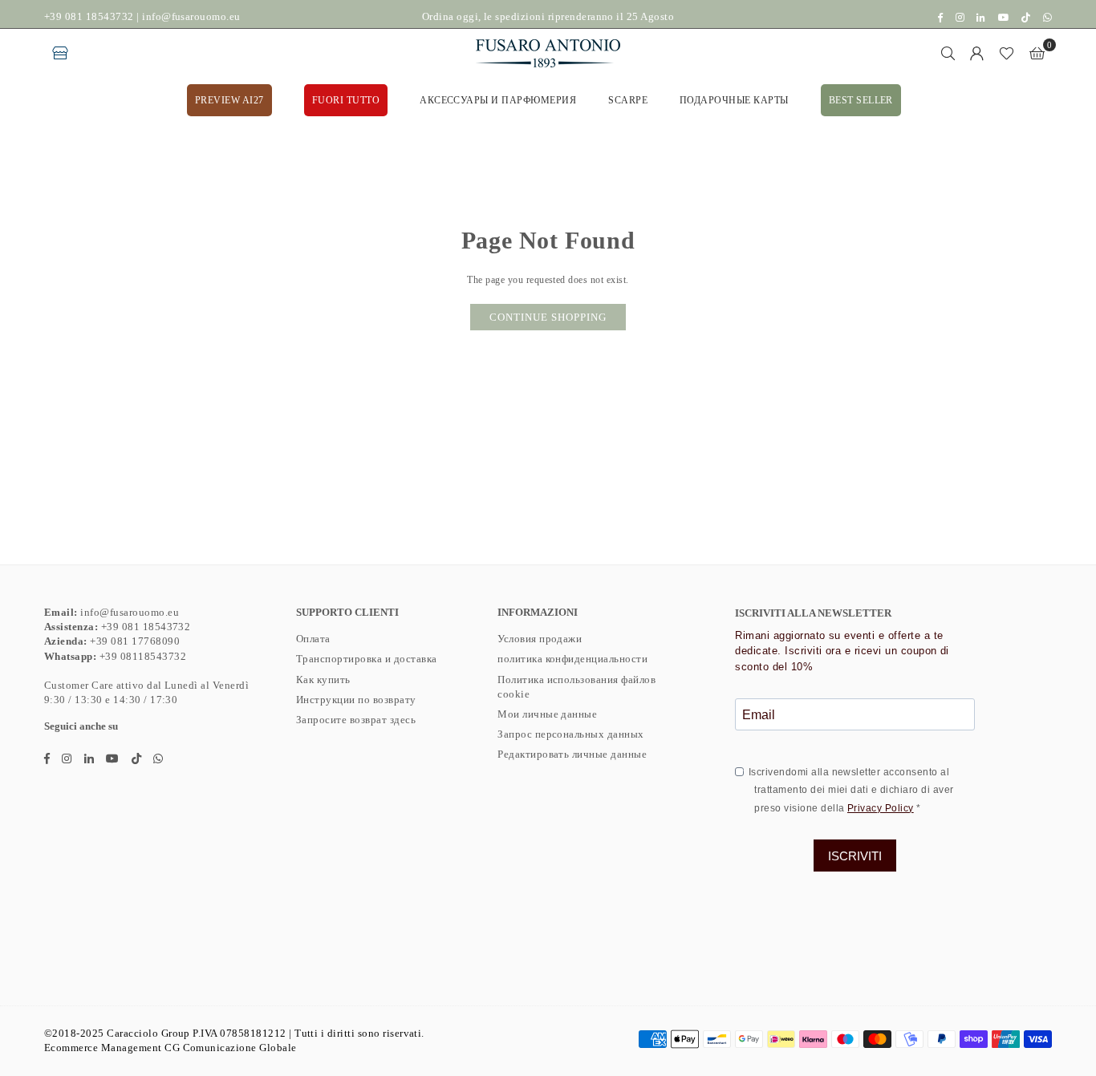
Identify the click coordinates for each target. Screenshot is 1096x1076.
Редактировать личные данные (572, 754)
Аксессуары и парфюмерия (498, 100)
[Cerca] (948, 52)
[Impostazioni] (977, 52)
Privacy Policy (880, 808)
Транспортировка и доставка (366, 659)
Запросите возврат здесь (356, 720)
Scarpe (627, 100)
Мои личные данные (547, 714)
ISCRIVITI (855, 856)
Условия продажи (539, 639)
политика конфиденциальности (572, 659)
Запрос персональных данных (570, 734)
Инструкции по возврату (356, 700)
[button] (1037, 52)
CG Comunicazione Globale (230, 1048)
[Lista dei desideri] (1006, 52)
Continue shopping (548, 317)
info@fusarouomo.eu (191, 16)
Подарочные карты (734, 100)
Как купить (323, 680)
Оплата (313, 639)
